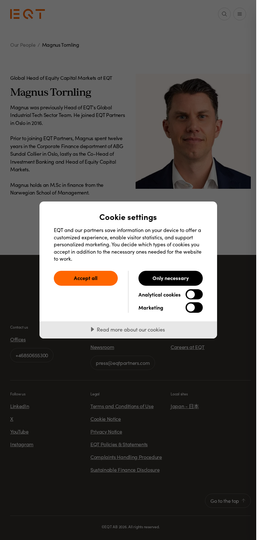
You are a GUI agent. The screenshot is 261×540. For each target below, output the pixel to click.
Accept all (85, 277)
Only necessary (170, 277)
